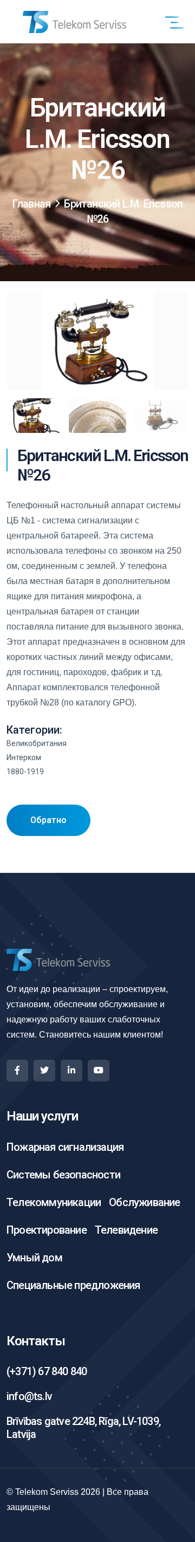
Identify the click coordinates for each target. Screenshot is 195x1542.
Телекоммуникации (53, 1202)
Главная (31, 203)
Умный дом (34, 1257)
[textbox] (97, 604)
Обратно (48, 820)
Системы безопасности (63, 1174)
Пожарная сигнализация (64, 1147)
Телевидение (126, 1229)
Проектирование (46, 1229)
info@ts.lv (29, 1396)
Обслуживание (144, 1202)
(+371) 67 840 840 (46, 1371)
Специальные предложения (73, 1285)
